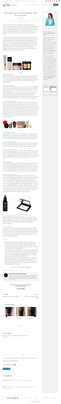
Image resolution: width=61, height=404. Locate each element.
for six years (12, 107)
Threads (18, 278)
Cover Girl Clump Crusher (9, 188)
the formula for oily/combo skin (22, 88)
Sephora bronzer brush (20, 220)
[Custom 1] (55, 1)
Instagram (28, 267)
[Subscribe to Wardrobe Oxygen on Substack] (15, 398)
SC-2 (17, 110)
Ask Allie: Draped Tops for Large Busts (31, 296)
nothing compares (21, 107)
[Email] (52, 1)
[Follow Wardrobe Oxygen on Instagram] (7, 398)
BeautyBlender (18, 93)
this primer (22, 76)
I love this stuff (6, 228)
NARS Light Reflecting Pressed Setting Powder (12, 215)
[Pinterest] (48, 1)
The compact (36, 107)
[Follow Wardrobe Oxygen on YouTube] (13, 398)
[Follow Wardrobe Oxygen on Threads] (11, 398)
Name (5, 355)
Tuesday (8, 318)
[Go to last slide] (6, 316)
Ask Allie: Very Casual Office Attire (11, 295)
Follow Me (13, 267)
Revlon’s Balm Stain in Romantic (19, 254)
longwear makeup (13, 270)
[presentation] (9, 311)
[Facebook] (57, 1)
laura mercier (6, 270)
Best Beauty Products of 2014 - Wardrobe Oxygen (19, 380)
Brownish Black (12, 163)
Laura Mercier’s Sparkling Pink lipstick (21, 253)
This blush (29, 137)
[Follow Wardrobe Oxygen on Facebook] (9, 398)
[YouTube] (50, 1)
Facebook (23, 267)
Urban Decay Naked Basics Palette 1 (10, 149)
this (25, 231)
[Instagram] (46, 1)
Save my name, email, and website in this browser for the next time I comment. (20, 358)
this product (28, 79)
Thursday (31, 318)
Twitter (18, 267)
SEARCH (55, 4)
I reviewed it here (32, 133)
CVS (12, 242)
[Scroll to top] (59, 401)
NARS (37, 231)
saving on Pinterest (25, 278)
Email (23, 355)
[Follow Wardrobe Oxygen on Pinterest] (17, 398)
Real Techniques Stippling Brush (15, 91)
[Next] (35, 316)
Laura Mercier (25, 105)
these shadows (11, 150)
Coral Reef (7, 133)
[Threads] (59, 1)
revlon (20, 270)
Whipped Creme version (19, 87)
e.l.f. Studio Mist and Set (7, 226)
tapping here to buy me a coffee (19, 275)
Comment (5, 337)
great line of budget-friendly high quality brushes (27, 91)
